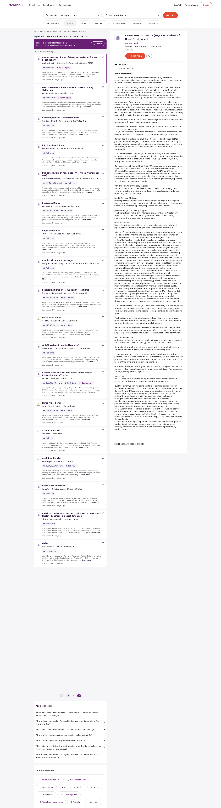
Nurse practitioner (78, 780)
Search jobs (38, 31)
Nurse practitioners (50, 780)
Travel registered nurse (52, 802)
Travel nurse (47, 794)
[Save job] (103, 57)
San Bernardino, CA (53, 31)
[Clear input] (98, 15)
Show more (84, 76)
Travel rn (77, 802)
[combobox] (72, 15)
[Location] (130, 15)
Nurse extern (47, 787)
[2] (79, 695)
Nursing (80, 787)
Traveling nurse (70, 794)
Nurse (96, 787)
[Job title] (70, 15)
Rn (65, 787)
